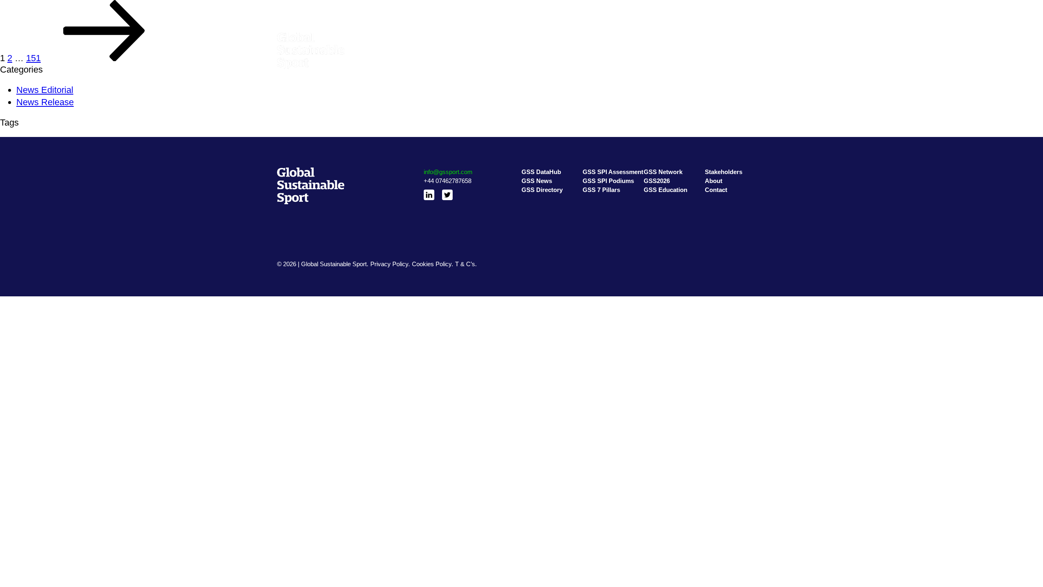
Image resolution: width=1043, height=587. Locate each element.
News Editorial (44, 90)
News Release (45, 102)
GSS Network (662, 37)
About (712, 47)
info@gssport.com (448, 171)
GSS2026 (657, 47)
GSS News (537, 47)
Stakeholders (722, 37)
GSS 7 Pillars (600, 57)
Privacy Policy (389, 263)
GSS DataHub (541, 37)
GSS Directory (541, 57)
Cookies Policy (431, 263)
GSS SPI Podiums (607, 47)
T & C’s (465, 263)
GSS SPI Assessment (612, 37)
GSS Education (664, 57)
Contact (715, 57)
